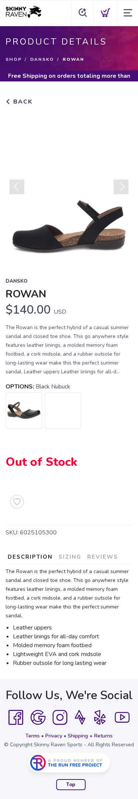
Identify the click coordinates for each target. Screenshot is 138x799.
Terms (32, 735)
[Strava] (80, 717)
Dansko (42, 59)
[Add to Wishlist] (17, 502)
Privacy (53, 735)
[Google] (38, 717)
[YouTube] (122, 717)
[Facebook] (16, 717)
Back (22, 102)
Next (121, 186)
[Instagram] (60, 717)
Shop (14, 59)
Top (70, 784)
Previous (17, 186)
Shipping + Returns (90, 735)
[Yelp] (100, 717)
